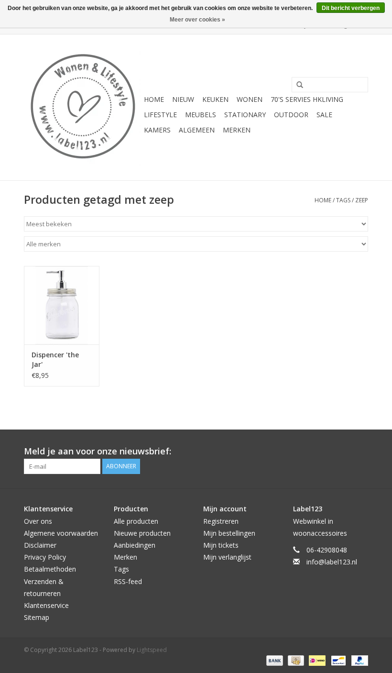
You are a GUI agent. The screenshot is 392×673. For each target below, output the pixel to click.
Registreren (221, 521)
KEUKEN (215, 99)
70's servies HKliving (307, 99)
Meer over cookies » (197, 19)
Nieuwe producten (142, 533)
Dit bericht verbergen (351, 8)
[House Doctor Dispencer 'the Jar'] (61, 305)
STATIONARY (245, 114)
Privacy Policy (45, 557)
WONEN (249, 99)
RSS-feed (128, 581)
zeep (361, 200)
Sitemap (36, 617)
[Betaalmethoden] (273, 660)
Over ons (38, 521)
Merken (236, 129)
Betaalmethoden (50, 569)
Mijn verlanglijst (227, 557)
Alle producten (136, 521)
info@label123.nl (331, 561)
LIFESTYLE (160, 114)
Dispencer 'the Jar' (55, 359)
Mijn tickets (221, 545)
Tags (343, 200)
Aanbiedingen (134, 545)
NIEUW (183, 99)
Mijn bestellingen (229, 533)
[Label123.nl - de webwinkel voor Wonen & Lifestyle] (82, 107)
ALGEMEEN (197, 129)
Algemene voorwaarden (61, 533)
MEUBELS (200, 114)
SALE (324, 114)
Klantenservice (46, 605)
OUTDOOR (291, 114)
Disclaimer (40, 545)
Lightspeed (152, 650)
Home (154, 99)
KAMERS (157, 129)
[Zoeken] (296, 85)
